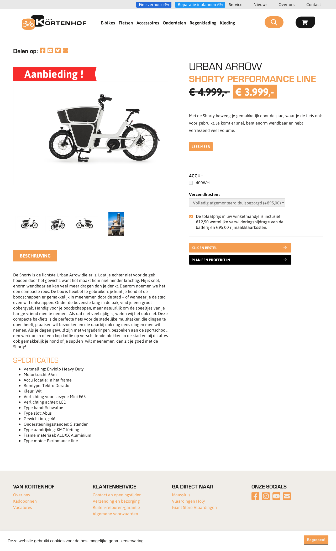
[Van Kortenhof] (54, 22)
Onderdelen (174, 22)
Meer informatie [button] (160, 541)
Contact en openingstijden (117, 494)
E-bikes (108, 22)
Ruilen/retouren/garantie (116, 507)
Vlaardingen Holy (188, 501)
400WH (203, 182)
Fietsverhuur (150, 4)
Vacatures (22, 507)
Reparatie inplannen (197, 4)
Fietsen (126, 22)
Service (236, 4)
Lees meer (201, 146)
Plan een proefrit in (211, 259)
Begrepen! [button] (316, 540)
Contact (313, 4)
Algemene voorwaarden (115, 513)
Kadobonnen (25, 501)
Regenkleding (203, 22)
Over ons (287, 4)
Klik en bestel (204, 247)
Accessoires (147, 22)
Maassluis (181, 494)
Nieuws (260, 4)
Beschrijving (35, 256)
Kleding (227, 22)
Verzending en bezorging (116, 501)
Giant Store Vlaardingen (194, 507)
